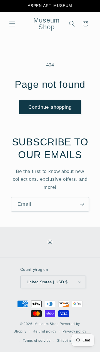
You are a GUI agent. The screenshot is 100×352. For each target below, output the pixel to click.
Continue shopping (50, 107)
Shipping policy (70, 341)
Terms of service (37, 341)
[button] (12, 23)
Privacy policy (74, 331)
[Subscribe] (82, 204)
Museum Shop (46, 324)
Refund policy (44, 331)
